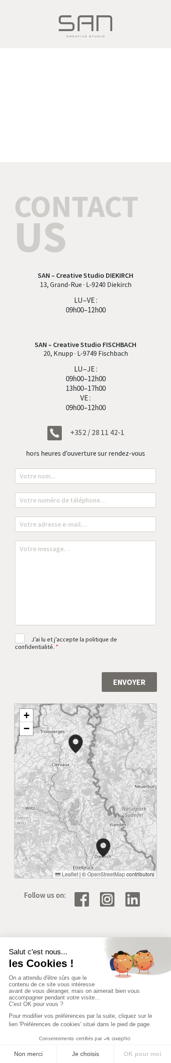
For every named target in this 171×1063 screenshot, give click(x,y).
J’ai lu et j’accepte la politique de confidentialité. (66, 643)
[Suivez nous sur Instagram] (110, 898)
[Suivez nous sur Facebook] (85, 898)
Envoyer (129, 682)
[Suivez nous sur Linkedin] (136, 898)
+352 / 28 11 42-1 (97, 432)
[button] (103, 847)
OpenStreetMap (106, 874)
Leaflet (69, 874)
